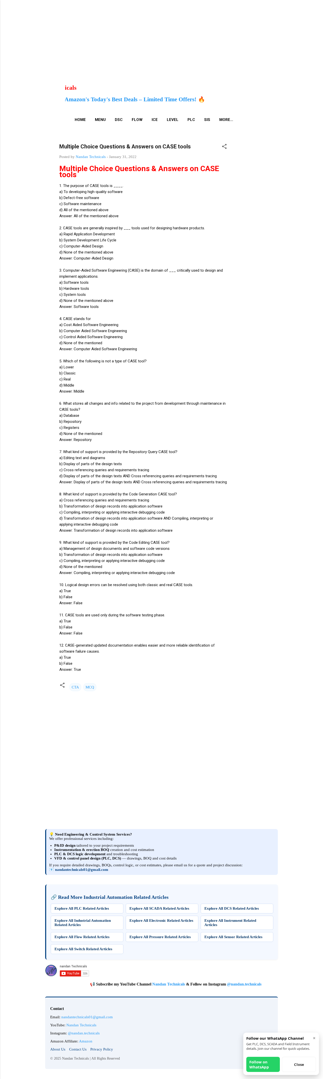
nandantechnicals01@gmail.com (81, 870)
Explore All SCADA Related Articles (159, 908)
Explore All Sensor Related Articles (233, 937)
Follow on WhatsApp (259, 1064)
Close (299, 1064)
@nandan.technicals (227, 984)
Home (80, 119)
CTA (75, 687)
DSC (119, 119)
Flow (137, 119)
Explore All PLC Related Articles (82, 908)
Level (172, 119)
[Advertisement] (151, 35)
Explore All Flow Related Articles (82, 937)
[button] (224, 147)
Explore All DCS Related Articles (231, 908)
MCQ (90, 687)
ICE (155, 119)
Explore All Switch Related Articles (83, 949)
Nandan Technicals (151, 984)
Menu (100, 119)
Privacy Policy (101, 1049)
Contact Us (78, 1049)
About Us (57, 1049)
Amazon (85, 1041)
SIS (207, 119)
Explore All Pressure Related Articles (160, 937)
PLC (191, 119)
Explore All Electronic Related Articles (161, 920)
